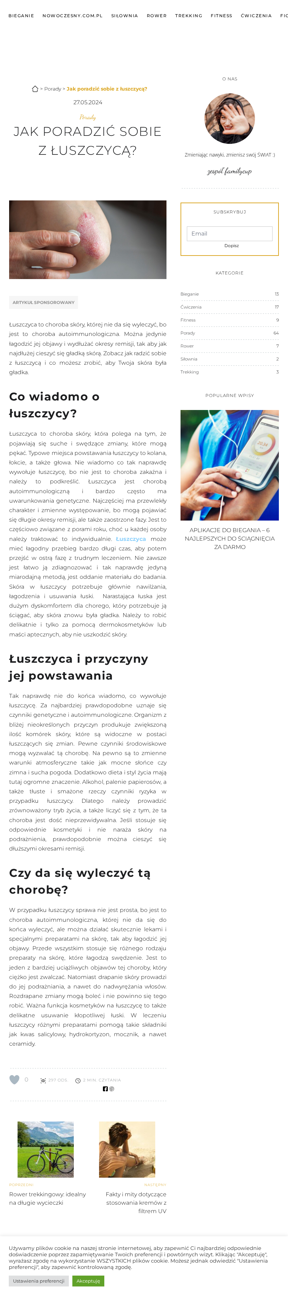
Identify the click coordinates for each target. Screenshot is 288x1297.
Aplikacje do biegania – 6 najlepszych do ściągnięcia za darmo (230, 538)
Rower (157, 15)
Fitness (222, 15)
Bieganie (21, 15)
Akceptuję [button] (88, 1281)
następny (155, 1185)
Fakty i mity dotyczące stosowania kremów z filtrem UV (136, 1203)
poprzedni (21, 1185)
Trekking (188, 15)
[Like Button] (14, 1079)
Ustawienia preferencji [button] (39, 1281)
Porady (88, 117)
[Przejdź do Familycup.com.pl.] (32, 87)
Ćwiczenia (256, 15)
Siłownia (124, 15)
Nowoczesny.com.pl (72, 15)
